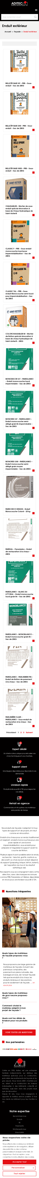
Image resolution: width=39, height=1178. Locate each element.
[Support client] (19, 762)
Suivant (29, 733)
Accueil (8, 32)
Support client (19, 767)
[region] (19, 1156)
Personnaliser (18, 1168)
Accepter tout (20, 1162)
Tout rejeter (19, 1174)
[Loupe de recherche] (36, 17)
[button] (36, 10)
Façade (17, 32)
